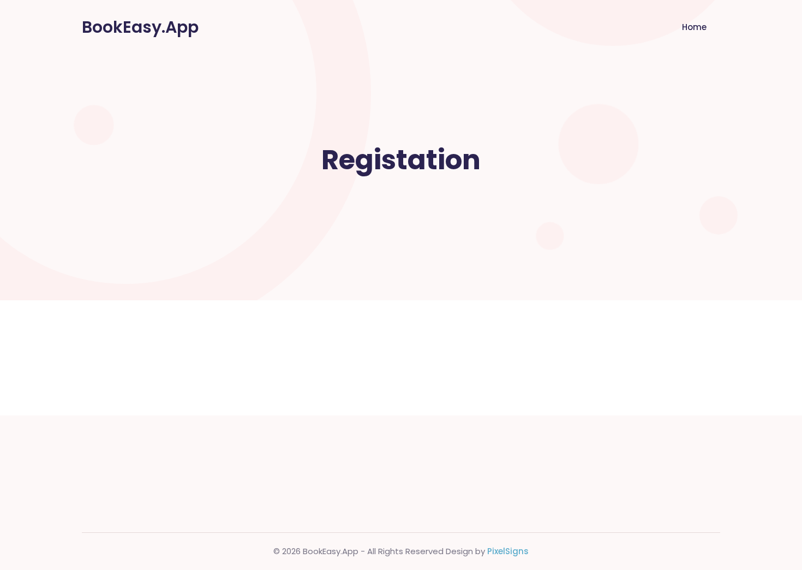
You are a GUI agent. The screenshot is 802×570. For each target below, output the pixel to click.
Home (694, 27)
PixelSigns (508, 551)
